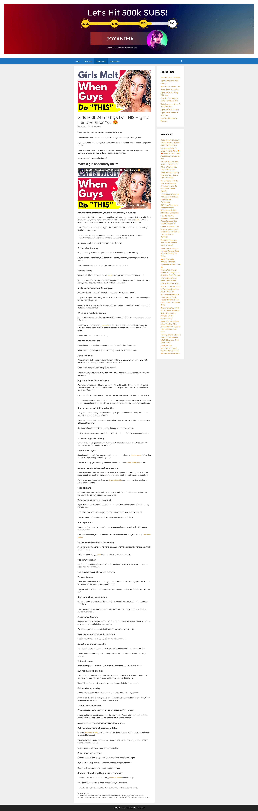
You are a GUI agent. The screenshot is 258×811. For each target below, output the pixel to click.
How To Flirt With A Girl (170, 86)
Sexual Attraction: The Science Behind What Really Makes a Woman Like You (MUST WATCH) (170, 232)
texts (110, 275)
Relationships (101, 61)
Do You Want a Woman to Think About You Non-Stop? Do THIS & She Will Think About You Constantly (114, 797)
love (99, 555)
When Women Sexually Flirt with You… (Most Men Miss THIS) (170, 175)
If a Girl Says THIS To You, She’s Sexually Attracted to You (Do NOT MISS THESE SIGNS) (169, 186)
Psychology (88, 61)
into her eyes (136, 455)
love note (105, 325)
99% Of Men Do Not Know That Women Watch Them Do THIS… (170, 280)
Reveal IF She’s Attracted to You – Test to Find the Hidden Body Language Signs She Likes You (112, 795)
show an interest (116, 778)
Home (78, 61)
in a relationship (115, 480)
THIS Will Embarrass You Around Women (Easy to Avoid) (169, 242)
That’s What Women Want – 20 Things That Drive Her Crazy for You (170, 272)
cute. (138, 220)
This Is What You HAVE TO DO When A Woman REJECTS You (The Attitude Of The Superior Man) (170, 313)
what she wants (91, 733)
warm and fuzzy (133, 463)
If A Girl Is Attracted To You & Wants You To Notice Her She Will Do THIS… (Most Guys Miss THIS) (170, 300)
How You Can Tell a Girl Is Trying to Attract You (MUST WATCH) (170, 289)
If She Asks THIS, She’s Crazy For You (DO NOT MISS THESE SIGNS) (170, 142)
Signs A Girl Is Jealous (170, 110)
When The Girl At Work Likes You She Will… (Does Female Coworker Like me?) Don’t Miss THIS (170, 327)
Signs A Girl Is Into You (170, 89)
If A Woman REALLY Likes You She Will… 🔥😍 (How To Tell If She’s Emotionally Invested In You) (170, 153)
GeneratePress (139, 808)
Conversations (115, 61)
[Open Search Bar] (181, 61)
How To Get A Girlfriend (170, 78)
